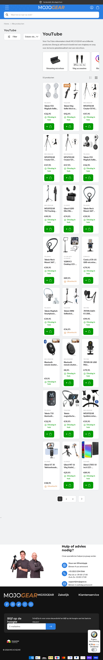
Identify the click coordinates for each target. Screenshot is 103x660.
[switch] (94, 649)
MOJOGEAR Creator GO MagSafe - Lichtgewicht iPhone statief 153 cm (69, 158)
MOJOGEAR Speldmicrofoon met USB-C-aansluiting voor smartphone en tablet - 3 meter (90, 414)
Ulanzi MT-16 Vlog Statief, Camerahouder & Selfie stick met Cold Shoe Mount (70, 466)
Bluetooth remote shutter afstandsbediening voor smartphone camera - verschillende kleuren (51, 363)
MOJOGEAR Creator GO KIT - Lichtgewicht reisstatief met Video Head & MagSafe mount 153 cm (90, 107)
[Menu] (98, 631)
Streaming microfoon (55, 68)
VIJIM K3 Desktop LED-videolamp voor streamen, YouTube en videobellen (70, 262)
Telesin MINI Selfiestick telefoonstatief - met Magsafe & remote (70, 312)
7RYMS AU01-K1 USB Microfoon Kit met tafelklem (89, 312)
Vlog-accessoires (79, 68)
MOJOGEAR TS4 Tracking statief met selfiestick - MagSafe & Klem (51, 209)
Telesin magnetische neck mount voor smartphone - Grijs (69, 414)
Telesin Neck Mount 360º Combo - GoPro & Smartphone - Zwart (50, 261)
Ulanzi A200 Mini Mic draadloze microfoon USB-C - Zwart (70, 209)
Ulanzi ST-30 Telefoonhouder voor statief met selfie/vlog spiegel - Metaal (50, 466)
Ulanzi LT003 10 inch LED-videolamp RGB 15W (90, 466)
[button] (7, 7)
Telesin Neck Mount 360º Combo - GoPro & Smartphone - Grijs (89, 209)
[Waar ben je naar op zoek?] (7, 15)
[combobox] (51, 15)
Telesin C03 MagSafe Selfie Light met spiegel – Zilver (51, 107)
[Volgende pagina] (81, 498)
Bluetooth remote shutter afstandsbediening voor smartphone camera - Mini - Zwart (71, 363)
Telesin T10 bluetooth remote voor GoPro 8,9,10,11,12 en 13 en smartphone (50, 414)
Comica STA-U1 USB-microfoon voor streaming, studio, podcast (90, 261)
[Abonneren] (51, 626)
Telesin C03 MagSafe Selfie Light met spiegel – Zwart (90, 158)
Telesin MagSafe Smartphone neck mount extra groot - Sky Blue (51, 312)
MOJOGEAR (15, 650)
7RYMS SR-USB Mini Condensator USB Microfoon (90, 363)
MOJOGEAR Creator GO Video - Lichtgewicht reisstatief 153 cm (50, 158)
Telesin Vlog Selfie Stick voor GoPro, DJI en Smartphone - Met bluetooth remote (70, 107)
